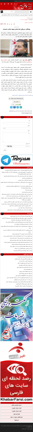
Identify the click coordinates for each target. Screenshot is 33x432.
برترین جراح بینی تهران (16, 405)
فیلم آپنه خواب (16, 414)
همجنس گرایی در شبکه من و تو (25, 261)
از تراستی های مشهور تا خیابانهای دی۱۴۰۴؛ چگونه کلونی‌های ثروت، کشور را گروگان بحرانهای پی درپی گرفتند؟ (16, 199)
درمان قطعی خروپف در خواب (16, 417)
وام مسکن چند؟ (28, 190)
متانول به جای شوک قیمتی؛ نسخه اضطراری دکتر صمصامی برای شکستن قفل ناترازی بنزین (16, 227)
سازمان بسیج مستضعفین (22, 95)
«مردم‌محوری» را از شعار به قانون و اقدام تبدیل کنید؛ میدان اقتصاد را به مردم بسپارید (17, 231)
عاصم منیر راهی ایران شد (26, 192)
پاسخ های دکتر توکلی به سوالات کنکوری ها (23, 286)
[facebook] (15, 4)
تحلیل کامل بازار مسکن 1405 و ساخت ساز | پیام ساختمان (20, 216)
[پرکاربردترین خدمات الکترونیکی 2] (16, 315)
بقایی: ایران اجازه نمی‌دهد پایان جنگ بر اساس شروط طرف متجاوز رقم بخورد (17, 176)
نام (29, 120)
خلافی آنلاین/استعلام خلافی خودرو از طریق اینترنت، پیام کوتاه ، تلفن (18, 282)
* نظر (29, 130)
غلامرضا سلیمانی (15, 95)
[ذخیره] (5, 23)
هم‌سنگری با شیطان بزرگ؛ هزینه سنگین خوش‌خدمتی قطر (20, 240)
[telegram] (8, 4)
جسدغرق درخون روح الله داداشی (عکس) (23, 284)
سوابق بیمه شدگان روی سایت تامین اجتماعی (23, 259)
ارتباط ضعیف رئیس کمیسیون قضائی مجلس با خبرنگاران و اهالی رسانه (18, 222)
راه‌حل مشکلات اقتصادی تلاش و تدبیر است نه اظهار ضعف (20, 246)
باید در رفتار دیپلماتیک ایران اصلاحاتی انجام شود (22, 250)
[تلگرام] (16, 160)
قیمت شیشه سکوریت (16, 408)
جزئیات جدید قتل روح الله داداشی (25, 273)
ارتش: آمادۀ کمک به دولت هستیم (24, 180)
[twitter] (4, 4)
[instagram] (11, 4)
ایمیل (29, 125)
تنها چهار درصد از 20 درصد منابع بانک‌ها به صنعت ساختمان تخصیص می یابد (17, 236)
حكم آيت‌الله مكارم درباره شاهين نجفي (24, 267)
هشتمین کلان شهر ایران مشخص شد (24, 257)
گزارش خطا (16, 101)
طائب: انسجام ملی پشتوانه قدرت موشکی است (22, 224)
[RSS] (1, 4)
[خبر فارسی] (16, 371)
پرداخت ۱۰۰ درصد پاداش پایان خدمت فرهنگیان (22, 279)
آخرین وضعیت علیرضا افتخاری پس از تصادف (23, 248)
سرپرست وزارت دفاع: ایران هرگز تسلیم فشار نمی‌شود (21, 244)
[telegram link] (17, 107)
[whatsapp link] (21, 107)
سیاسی (26, 22)
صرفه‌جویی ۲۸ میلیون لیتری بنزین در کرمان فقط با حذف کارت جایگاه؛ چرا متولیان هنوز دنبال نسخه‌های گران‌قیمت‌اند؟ (17, 15)
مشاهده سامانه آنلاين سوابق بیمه (25, 265)
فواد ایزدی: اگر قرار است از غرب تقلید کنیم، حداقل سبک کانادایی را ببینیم (17, 202)
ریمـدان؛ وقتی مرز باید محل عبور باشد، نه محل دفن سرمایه (20, 238)
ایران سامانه (24, 429)
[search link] (2, 12)
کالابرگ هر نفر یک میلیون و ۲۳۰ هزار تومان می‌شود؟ (21, 234)
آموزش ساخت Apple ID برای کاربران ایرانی (23, 275)
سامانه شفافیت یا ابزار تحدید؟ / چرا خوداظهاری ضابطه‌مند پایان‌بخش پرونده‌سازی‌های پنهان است (18, 187)
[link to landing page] (25, 6)
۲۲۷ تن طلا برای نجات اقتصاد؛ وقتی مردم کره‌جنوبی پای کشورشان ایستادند (17, 242)
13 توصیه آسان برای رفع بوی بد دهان (24, 263)
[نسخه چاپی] (1, 24)
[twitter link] (11, 107)
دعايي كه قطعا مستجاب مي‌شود (25, 271)
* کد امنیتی (28, 143)
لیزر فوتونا (16, 420)
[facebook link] (14, 107)
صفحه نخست (30, 22)
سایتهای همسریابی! (27, 269)
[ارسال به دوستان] (2, 24)
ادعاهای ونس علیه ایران (26, 178)
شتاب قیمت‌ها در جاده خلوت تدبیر (24, 208)
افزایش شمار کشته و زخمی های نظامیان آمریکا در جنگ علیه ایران (19, 210)
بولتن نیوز (25, 60)
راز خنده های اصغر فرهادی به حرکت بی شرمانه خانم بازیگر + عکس (19, 277)
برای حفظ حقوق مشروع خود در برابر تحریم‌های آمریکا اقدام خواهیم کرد (18, 170)
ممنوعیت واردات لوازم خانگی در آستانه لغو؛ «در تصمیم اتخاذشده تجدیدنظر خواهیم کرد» (16, 183)
